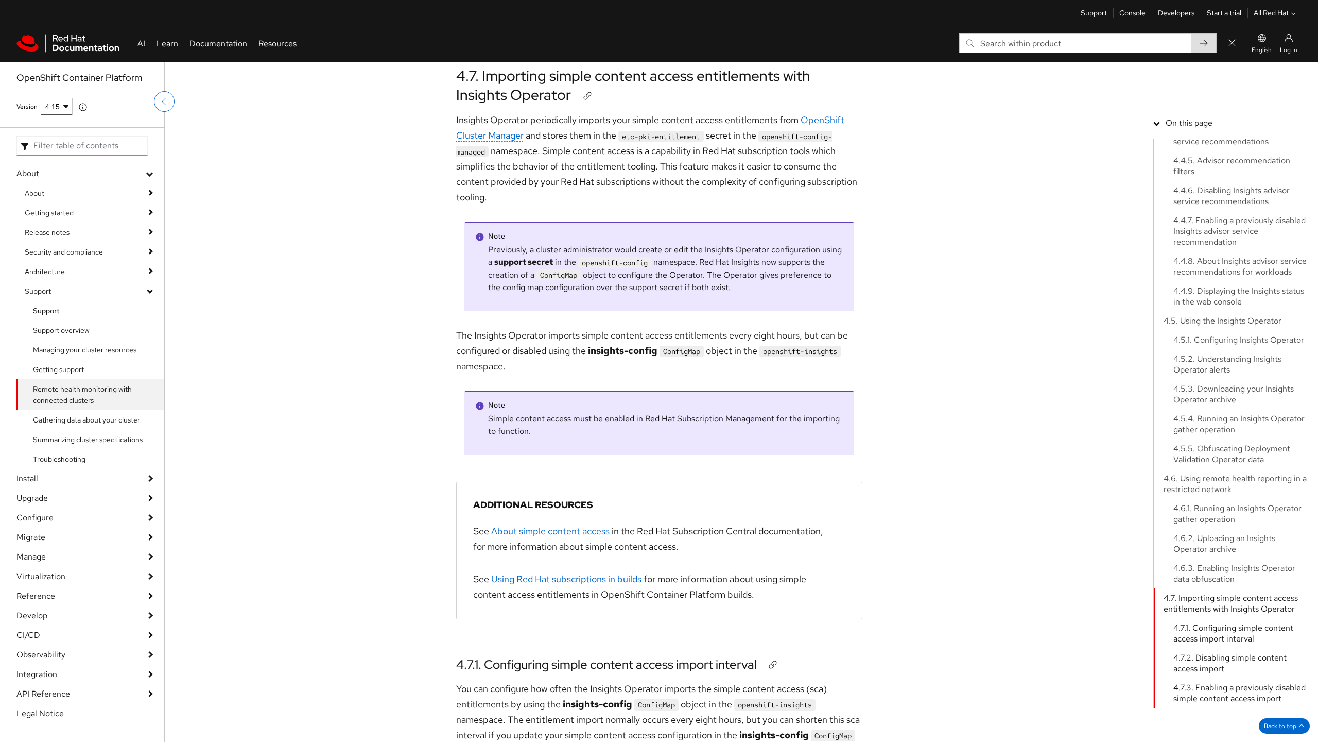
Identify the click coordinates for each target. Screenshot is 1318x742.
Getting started (49, 212)
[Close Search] (1232, 43)
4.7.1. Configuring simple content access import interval (606, 664)
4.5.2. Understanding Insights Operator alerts (1227, 364)
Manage (31, 556)
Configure (35, 517)
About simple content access (550, 531)
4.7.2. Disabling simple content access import (1230, 663)
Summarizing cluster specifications (88, 439)
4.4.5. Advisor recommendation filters (1231, 166)
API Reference (43, 693)
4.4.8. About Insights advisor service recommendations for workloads (1240, 266)
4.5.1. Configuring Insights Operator (1238, 339)
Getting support (58, 369)
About (27, 173)
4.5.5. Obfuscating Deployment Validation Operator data (1231, 454)
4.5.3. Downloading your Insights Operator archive (1233, 394)
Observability (40, 654)
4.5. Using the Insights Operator (1222, 320)
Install (27, 478)
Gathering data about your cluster (86, 420)
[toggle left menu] (164, 101)
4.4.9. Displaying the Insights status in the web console (1238, 296)
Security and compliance (64, 252)
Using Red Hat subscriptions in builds (566, 579)
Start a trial (1224, 13)
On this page (1189, 122)
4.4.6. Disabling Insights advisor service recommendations (1231, 196)
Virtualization (40, 576)
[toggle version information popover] (83, 107)
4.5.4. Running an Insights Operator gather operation (1239, 424)
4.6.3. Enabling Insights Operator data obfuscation (1234, 573)
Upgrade (32, 498)
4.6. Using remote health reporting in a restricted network (1235, 484)
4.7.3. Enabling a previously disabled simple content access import (1239, 693)
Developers (1176, 13)
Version (27, 107)
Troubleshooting (59, 459)
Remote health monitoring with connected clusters (82, 394)
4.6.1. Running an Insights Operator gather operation (1237, 514)
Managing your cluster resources (84, 350)
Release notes (47, 232)
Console (1132, 13)
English (1262, 50)
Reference (35, 596)
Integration (36, 674)
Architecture (45, 271)
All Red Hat (1271, 13)
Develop (31, 615)
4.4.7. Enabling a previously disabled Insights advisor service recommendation (1239, 231)
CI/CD (28, 635)
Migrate (30, 537)
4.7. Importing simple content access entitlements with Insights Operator (633, 85)
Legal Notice (40, 713)
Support (1094, 13)
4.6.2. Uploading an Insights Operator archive (1224, 543)
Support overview (61, 330)
